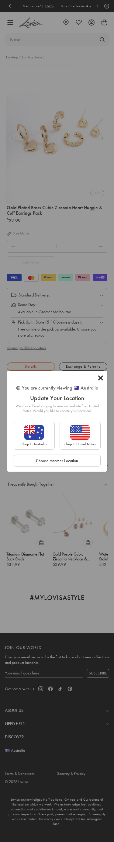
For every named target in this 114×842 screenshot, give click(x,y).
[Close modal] (101, 378)
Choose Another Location (57, 460)
